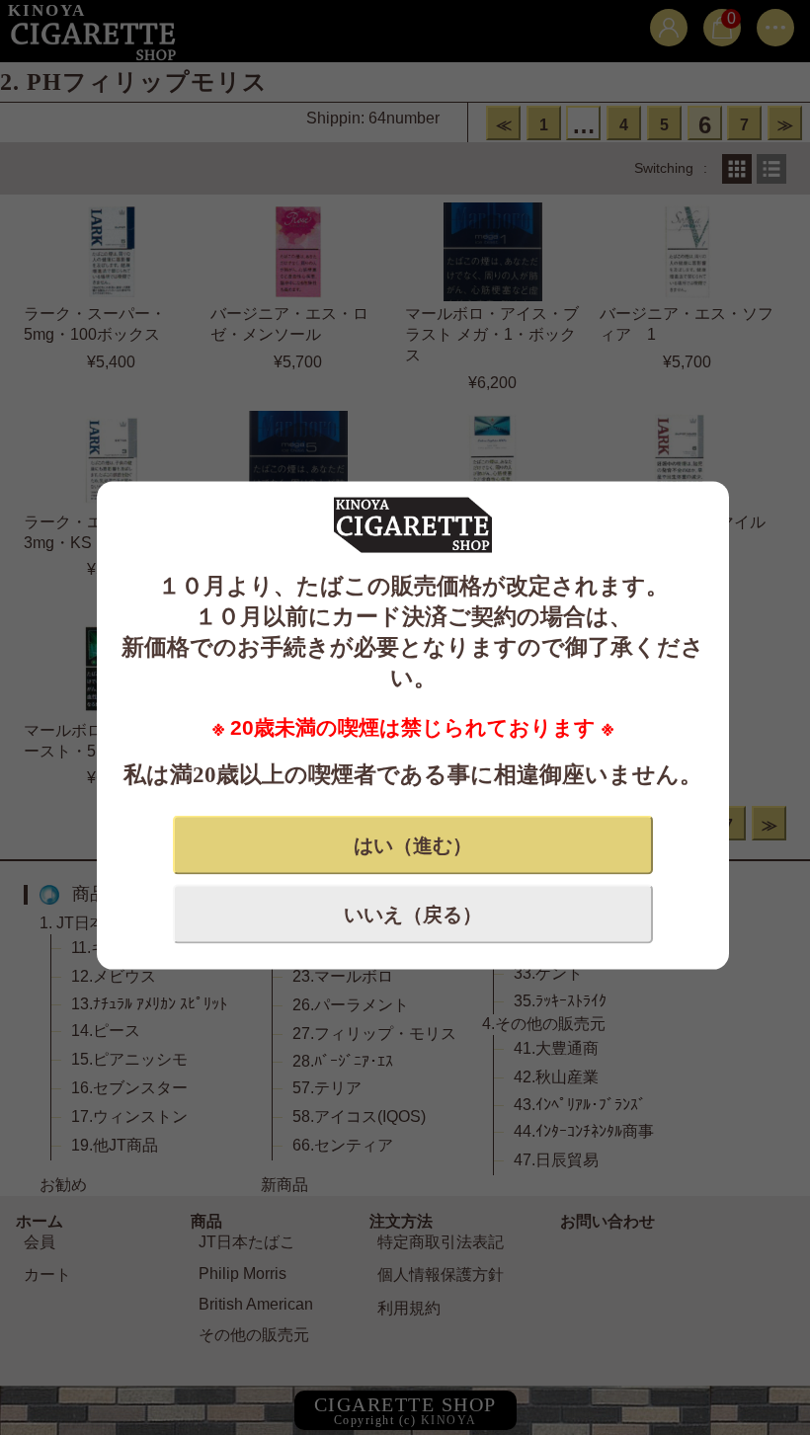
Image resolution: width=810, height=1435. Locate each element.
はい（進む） (413, 844)
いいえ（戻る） (413, 913)
